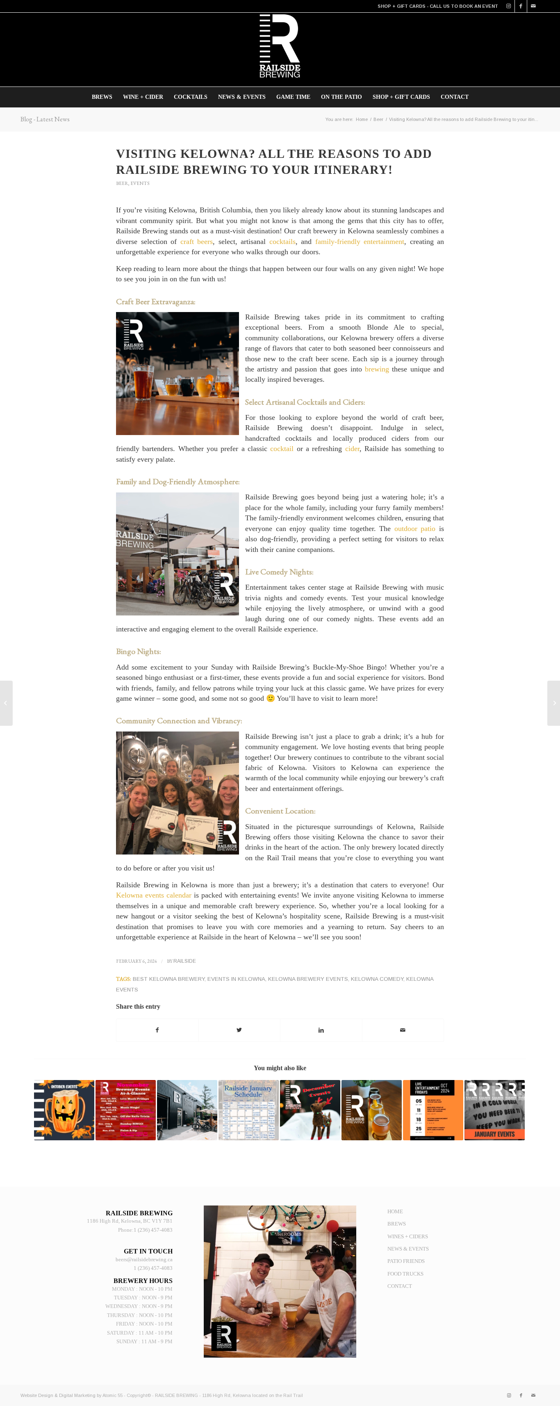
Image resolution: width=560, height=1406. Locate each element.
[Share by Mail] (403, 1030)
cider (352, 448)
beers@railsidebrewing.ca (144, 1259)
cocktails (282, 241)
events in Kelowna (236, 979)
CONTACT (399, 1286)
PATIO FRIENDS (406, 1261)
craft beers (196, 241)
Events (140, 183)
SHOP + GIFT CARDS (402, 6)
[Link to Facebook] (521, 6)
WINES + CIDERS (407, 1236)
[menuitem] (102, 97)
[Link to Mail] (533, 6)
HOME (395, 1211)
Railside (184, 961)
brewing (377, 369)
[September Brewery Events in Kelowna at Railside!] (371, 1110)
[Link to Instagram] (508, 6)
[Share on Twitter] (239, 1030)
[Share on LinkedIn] (321, 1030)
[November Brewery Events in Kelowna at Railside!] (126, 1110)
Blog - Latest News (45, 119)
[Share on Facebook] (157, 1030)
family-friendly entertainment (360, 241)
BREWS (396, 1224)
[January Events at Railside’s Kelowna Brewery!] (249, 1110)
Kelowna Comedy (377, 979)
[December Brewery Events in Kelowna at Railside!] (310, 1110)
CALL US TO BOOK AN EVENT (464, 6)
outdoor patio (415, 528)
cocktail (282, 448)
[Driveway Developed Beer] (187, 1110)
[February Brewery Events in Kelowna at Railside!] (6, 703)
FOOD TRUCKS (405, 1274)
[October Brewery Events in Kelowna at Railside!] (64, 1110)
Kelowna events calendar (155, 895)
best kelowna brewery (169, 979)
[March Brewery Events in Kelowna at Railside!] (553, 703)
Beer (122, 183)
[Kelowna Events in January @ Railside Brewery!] (494, 1110)
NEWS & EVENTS (408, 1249)
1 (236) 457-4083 (153, 1230)
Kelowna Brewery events (308, 979)
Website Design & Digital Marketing (58, 1395)
